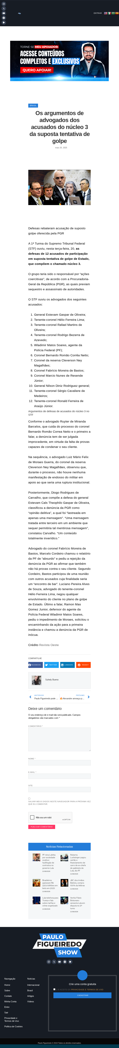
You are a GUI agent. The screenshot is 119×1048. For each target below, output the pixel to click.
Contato (8, 996)
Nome (32, 759)
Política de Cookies (13, 1026)
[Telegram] (3, 18)
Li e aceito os (79, 990)
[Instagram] (3, 4)
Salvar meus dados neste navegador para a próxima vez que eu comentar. (59, 803)
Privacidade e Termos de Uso (11, 1019)
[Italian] (109, 13)
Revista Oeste (48, 645)
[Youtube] (3, 13)
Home (7, 985)
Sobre (7, 990)
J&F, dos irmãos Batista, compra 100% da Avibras (77, 883)
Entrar (98, 13)
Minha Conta (10, 1001)
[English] (106, 13)
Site (30, 786)
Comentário (35, 726)
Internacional (33, 985)
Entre (6, 1007)
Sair (6, 1012)
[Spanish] (117, 13)
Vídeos (30, 1001)
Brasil (33, 105)
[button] (35, 665)
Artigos (30, 996)
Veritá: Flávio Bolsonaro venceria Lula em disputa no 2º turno (77, 903)
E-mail (32, 772)
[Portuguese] (113, 13)
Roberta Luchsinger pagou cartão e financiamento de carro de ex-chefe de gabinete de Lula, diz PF (78, 863)
